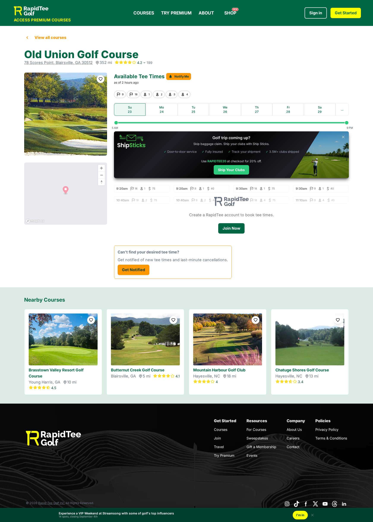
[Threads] (335, 504)
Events (252, 455)
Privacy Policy (326, 429)
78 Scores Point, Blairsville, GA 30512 (58, 62)
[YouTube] (325, 504)
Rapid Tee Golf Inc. (51, 503)
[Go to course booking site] (65, 114)
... (342, 109)
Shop (230, 12)
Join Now (231, 228)
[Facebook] (306, 504)
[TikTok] (297, 504)
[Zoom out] (101, 175)
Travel (219, 447)
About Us (294, 429)
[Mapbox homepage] (34, 220)
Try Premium (176, 13)
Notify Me (181, 76)
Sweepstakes (257, 438)
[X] (316, 504)
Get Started (346, 13)
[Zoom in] (101, 168)
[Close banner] (343, 137)
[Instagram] (287, 504)
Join (217, 438)
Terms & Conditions (331, 438)
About (206, 13)
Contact (293, 447)
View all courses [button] (50, 37)
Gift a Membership (261, 447)
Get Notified (133, 269)
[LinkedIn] (344, 504)
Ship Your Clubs (231, 170)
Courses (143, 13)
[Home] (42, 11)
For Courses (256, 429)
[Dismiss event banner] (312, 515)
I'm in (300, 515)
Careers (293, 438)
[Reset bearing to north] (101, 181)
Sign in (315, 13)
